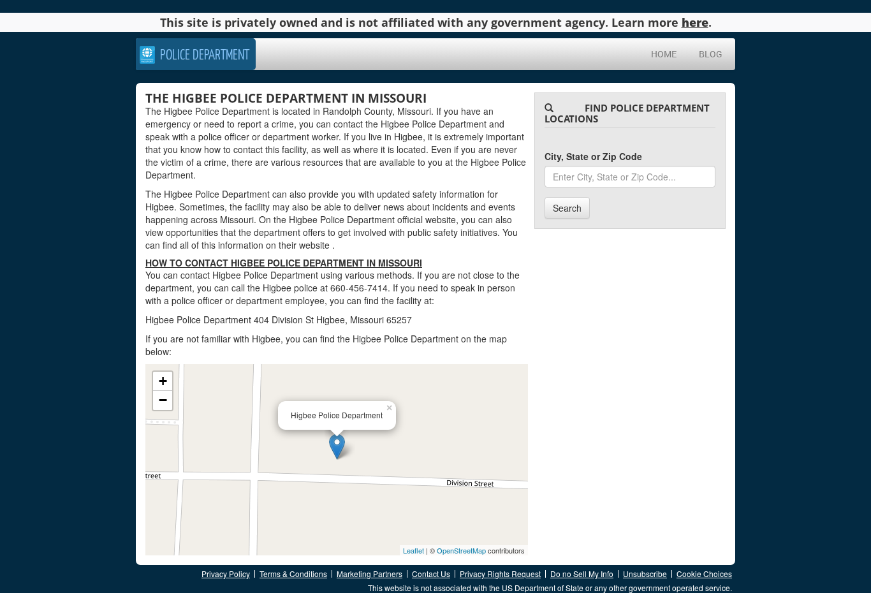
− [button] (163, 400)
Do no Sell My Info (581, 573)
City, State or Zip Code (593, 156)
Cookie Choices (704, 573)
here (695, 22)
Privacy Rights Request (500, 573)
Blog (710, 54)
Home (664, 54)
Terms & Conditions (293, 573)
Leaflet (413, 550)
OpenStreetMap (461, 550)
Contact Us (431, 573)
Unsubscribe (645, 573)
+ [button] (163, 381)
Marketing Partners (369, 573)
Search (567, 207)
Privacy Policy (225, 573)
